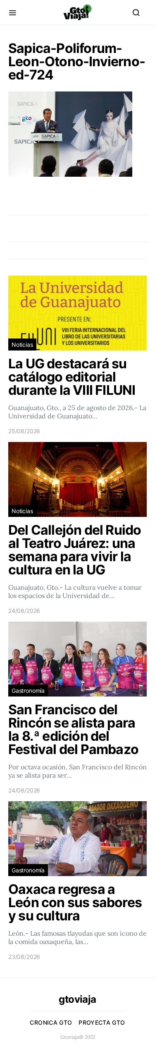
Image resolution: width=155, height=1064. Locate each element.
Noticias (22, 344)
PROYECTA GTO (102, 1022)
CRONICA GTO (51, 1022)
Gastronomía (28, 690)
